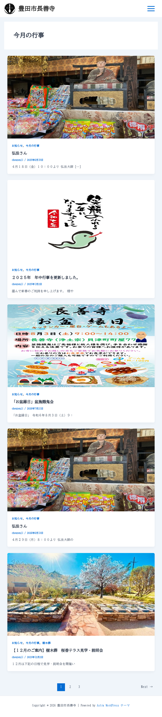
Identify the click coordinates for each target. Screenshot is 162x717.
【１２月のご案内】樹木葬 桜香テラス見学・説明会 (57, 650)
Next (147, 686)
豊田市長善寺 (36, 8)
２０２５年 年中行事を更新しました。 (46, 277)
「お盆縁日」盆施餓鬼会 (33, 402)
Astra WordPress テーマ (113, 705)
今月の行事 (32, 145)
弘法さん (19, 153)
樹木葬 (46, 643)
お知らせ (17, 145)
